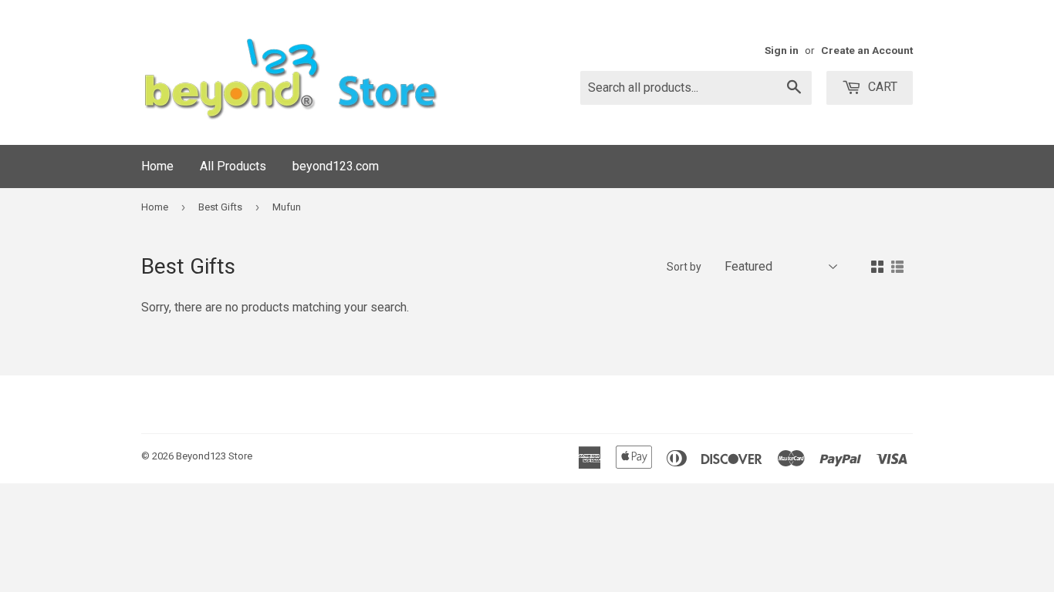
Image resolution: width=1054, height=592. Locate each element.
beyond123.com (335, 166)
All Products (233, 166)
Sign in (782, 50)
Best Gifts (220, 207)
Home (157, 166)
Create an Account (867, 50)
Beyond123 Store (214, 456)
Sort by (684, 267)
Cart (881, 86)
